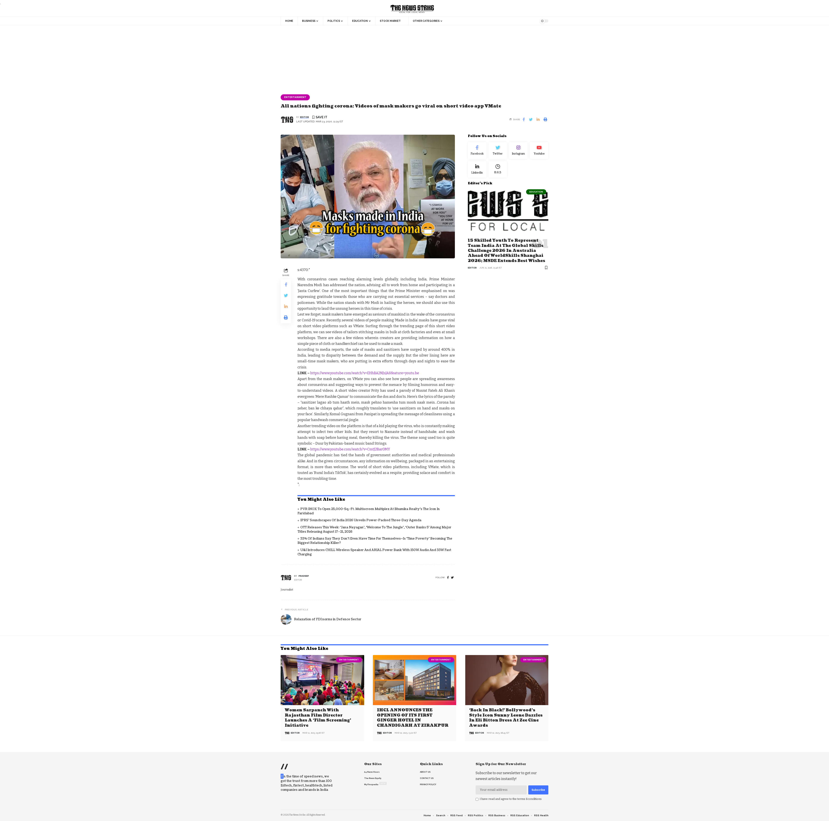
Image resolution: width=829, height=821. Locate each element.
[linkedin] (477, 169)
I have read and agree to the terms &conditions (511, 798)
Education (536, 192)
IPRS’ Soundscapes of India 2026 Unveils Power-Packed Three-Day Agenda (360, 520)
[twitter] (452, 577)
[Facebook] (448, 577)
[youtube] (539, 150)
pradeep (304, 576)
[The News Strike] (412, 9)
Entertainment (295, 97)
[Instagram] (518, 150)
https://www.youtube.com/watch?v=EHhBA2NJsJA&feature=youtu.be (364, 373)
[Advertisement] (414, 57)
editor (304, 117)
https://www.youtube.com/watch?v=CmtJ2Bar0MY (350, 449)
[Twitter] (497, 150)
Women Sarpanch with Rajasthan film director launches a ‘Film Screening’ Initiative (318, 717)
